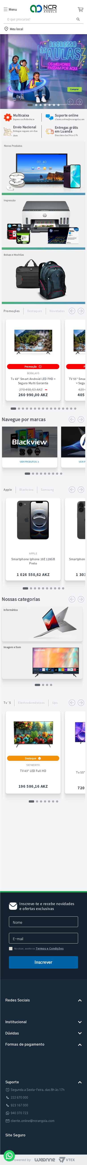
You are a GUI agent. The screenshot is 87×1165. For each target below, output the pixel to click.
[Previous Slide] (70, 102)
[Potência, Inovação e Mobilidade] (43, 194)
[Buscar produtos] (78, 19)
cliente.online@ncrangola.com (32, 1109)
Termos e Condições (50, 922)
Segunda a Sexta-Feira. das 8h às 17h (37, 1078)
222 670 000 (19, 1086)
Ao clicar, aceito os (39, 922)
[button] (17, 9)
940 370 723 (19, 1101)
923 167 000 (19, 1093)
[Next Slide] (79, 102)
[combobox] (43, 19)
